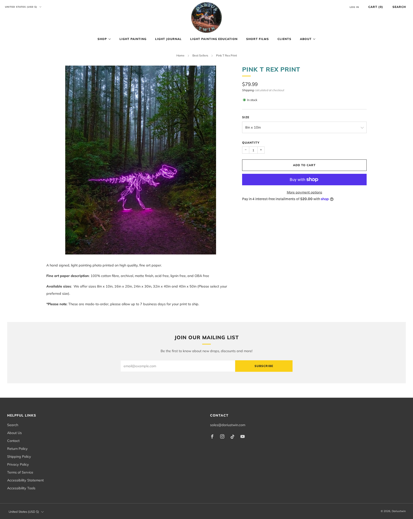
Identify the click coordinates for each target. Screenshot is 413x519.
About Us (14, 433)
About (306, 39)
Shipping (248, 90)
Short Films (257, 39)
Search (399, 7)
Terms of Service (20, 472)
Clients (284, 39)
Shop (102, 39)
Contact (13, 441)
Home (180, 55)
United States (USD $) (21, 6)
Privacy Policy (18, 464)
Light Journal (168, 39)
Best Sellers (200, 55)
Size (245, 117)
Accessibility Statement (25, 480)
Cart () (375, 7)
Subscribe (264, 366)
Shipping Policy (19, 456)
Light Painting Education (214, 39)
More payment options (304, 192)
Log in (354, 7)
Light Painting (133, 39)
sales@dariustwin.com (227, 425)
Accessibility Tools (21, 488)
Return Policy (17, 448)
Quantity (251, 142)
